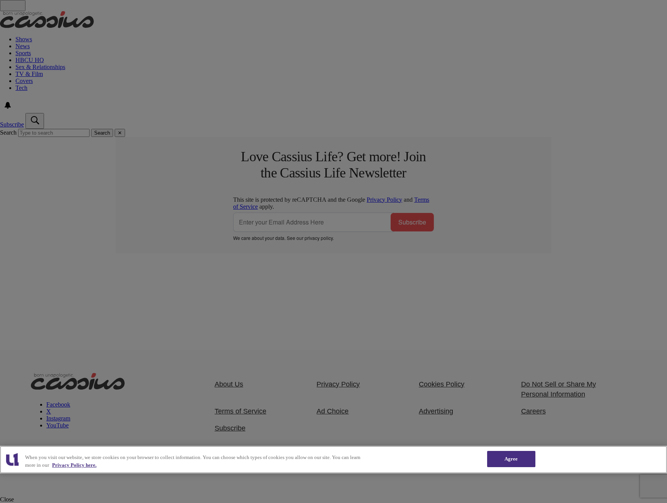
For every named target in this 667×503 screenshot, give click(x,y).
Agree (511, 459)
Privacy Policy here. (74, 465)
